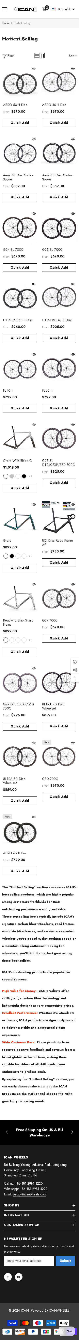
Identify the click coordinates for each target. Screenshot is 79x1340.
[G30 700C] (59, 757)
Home (5, 23)
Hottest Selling (22, 23)
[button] (37, 55)
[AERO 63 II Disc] (20, 831)
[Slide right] (72, 1132)
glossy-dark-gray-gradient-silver (11, 476)
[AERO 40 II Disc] (59, 83)
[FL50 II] (59, 368)
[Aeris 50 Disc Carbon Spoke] (59, 153)
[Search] (16, 9)
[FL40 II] (20, 368)
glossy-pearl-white (5, 476)
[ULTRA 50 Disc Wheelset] (20, 757)
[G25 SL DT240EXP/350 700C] (59, 439)
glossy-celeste (17, 476)
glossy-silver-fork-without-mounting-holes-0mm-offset (5, 640)
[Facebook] (8, 1277)
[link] (39, 1132)
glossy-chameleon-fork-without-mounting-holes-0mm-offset (17, 640)
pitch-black (24, 476)
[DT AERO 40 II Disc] (59, 298)
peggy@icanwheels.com (29, 1194)
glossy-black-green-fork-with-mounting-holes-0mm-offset (24, 640)
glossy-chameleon (5, 556)
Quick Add (20, 122)
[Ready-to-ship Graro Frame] (20, 598)
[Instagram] (18, 1277)
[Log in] (35, 9)
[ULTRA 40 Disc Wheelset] (59, 682)
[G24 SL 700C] (20, 227)
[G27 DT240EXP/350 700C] (20, 682)
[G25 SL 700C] (59, 227)
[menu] (4, 9)
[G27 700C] (59, 598)
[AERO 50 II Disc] (20, 83)
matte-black (11, 556)
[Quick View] (34, 69)
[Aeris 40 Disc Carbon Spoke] (20, 153)
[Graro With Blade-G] (20, 439)
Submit (65, 1260)
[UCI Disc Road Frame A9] (59, 518)
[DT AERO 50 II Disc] (20, 298)
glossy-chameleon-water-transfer (17, 556)
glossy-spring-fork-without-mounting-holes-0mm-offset (11, 640)
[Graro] (20, 518)
